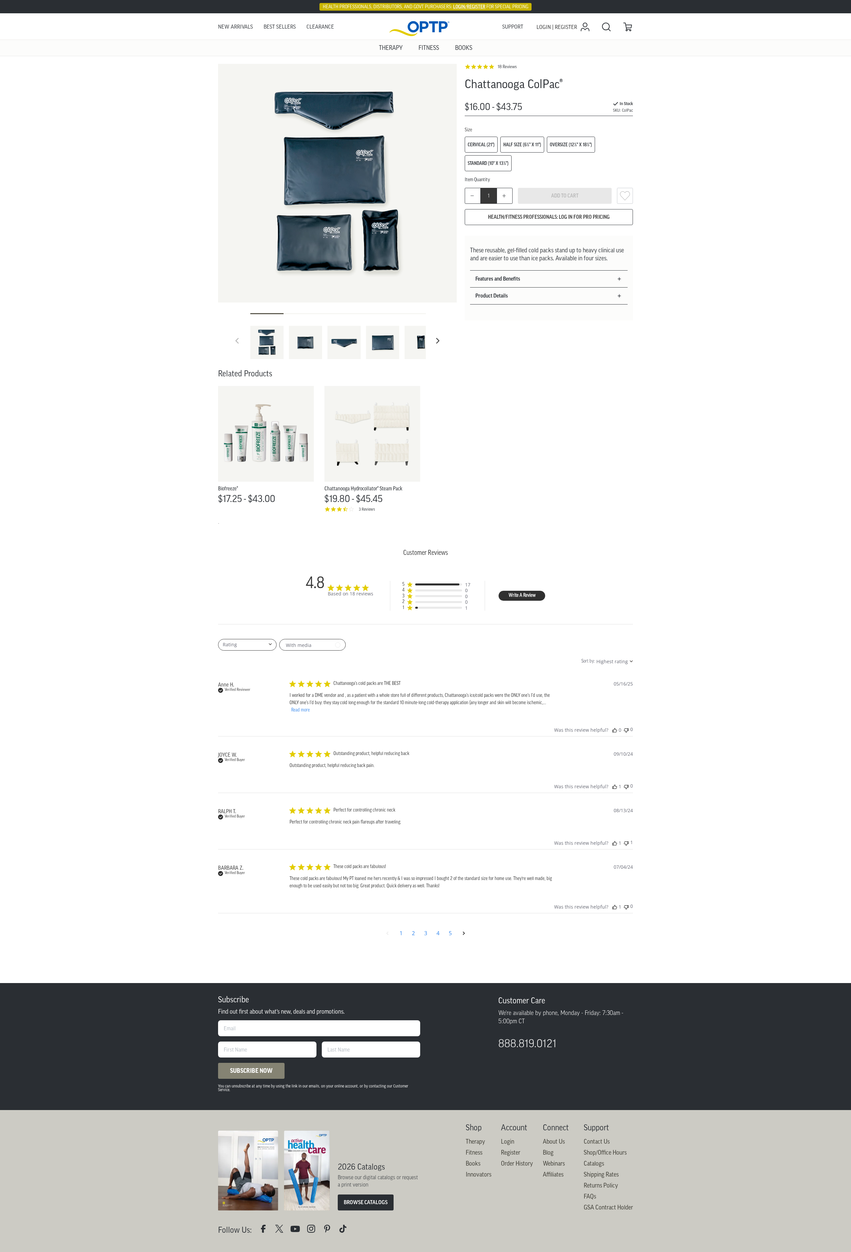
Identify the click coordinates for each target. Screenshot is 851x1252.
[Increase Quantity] (505, 196)
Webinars (554, 1163)
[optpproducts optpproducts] (314, 1230)
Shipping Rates (601, 1174)
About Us (554, 1141)
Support (512, 26)
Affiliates (553, 1174)
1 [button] (401, 933)
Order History (517, 1163)
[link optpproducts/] (330, 1230)
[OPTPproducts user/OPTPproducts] (298, 1230)
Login (507, 1141)
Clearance (320, 26)
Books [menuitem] (463, 48)
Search (606, 27)
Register (510, 1152)
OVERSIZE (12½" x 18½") (571, 145)
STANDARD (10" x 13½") (488, 163)
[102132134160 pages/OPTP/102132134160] (266, 1230)
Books (473, 1163)
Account (514, 1127)
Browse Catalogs (366, 1202)
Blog (548, 1152)
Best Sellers (280, 26)
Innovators (478, 1174)
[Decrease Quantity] (473, 196)
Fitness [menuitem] (429, 48)
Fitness (474, 1152)
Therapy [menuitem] (391, 48)
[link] (425, 27)
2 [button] (413, 933)
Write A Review (522, 595)
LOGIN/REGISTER (469, 7)
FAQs (590, 1196)
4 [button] (437, 933)
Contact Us (597, 1141)
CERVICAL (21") (481, 145)
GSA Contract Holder (608, 1207)
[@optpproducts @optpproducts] (346, 1230)
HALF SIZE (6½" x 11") (522, 145)
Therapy (475, 1141)
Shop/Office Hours (605, 1152)
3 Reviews (367, 509)
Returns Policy (601, 1185)
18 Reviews (507, 66)
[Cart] (627, 27)
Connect (556, 1127)
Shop (474, 1127)
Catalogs (594, 1163)
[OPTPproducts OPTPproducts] (282, 1230)
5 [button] (450, 933)
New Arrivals (235, 26)
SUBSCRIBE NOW (251, 1070)
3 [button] (425, 933)
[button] (437, 340)
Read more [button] (300, 710)
